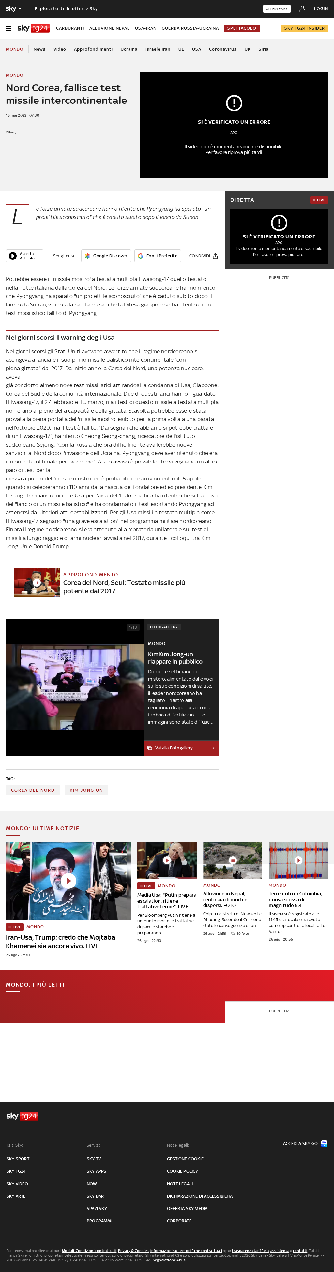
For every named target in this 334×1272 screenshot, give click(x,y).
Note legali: (178, 1145)
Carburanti (70, 28)
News (40, 49)
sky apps (97, 1171)
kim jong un (86, 790)
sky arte (16, 1196)
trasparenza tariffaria (250, 1250)
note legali (180, 1183)
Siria (264, 49)
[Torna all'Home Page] (34, 28)
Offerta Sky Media (187, 1208)
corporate (179, 1220)
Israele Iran (158, 49)
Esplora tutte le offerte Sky (66, 8)
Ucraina (129, 49)
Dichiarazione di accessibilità (200, 1196)
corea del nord (33, 790)
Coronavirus (223, 49)
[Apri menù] (8, 28)
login (321, 8)
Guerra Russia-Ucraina (190, 28)
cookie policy (182, 1171)
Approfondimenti (93, 49)
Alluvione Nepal (109, 28)
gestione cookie (185, 1158)
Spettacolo (241, 28)
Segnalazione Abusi (170, 1260)
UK (248, 49)
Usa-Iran (146, 28)
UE (181, 49)
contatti (300, 1250)
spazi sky (97, 1208)
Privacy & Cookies (133, 1250)
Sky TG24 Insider (304, 28)
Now (92, 1183)
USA (196, 49)
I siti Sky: (15, 1145)
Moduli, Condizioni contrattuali (89, 1250)
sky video (17, 1183)
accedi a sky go (300, 1143)
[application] (24, 255)
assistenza (279, 1250)
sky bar (95, 1196)
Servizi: (93, 1145)
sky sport (18, 1158)
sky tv (94, 1158)
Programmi (99, 1220)
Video (59, 49)
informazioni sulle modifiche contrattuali (186, 1250)
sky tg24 (16, 1171)
